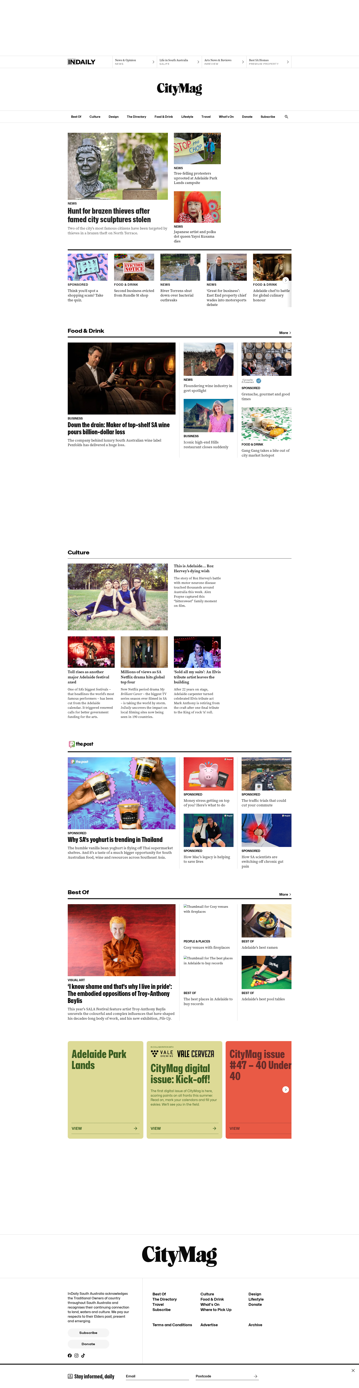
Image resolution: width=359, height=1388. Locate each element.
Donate (247, 116)
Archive (255, 1325)
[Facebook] (70, 1355)
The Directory (136, 116)
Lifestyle (187, 116)
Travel (206, 116)
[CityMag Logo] (179, 89)
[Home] (90, 62)
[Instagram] (76, 1355)
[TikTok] (83, 1355)
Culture (95, 116)
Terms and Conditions (172, 1325)
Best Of (76, 116)
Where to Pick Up (215, 1309)
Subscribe (268, 116)
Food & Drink (164, 116)
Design (114, 116)
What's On (226, 116)
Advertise (209, 1325)
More (283, 333)
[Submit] (255, 1376)
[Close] (353, 1370)
